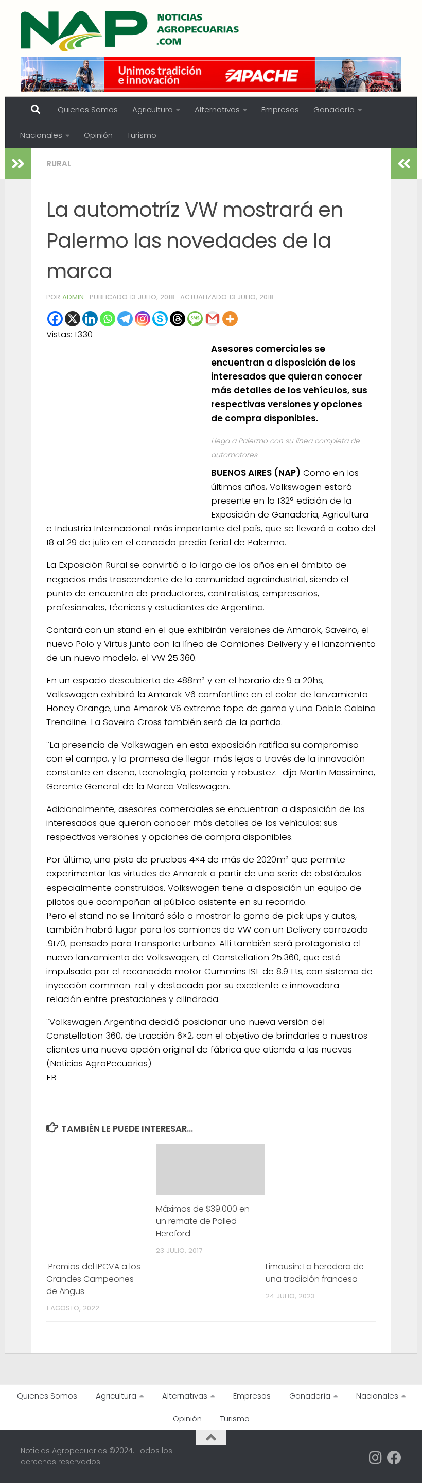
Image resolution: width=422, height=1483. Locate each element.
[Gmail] (212, 318)
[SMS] (195, 318)
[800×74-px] (211, 74)
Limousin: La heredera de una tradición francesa (315, 1273)
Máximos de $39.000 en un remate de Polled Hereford (203, 1221)
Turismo (141, 135)
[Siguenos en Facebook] (394, 1458)
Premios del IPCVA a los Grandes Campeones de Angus (93, 1279)
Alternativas (217, 109)
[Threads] (177, 318)
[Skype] (160, 318)
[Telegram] (125, 318)
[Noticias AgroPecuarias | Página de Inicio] (131, 30)
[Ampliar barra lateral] (18, 163)
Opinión (98, 135)
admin (73, 297)
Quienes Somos (88, 109)
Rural (58, 163)
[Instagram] (142, 318)
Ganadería (334, 109)
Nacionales (41, 135)
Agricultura (152, 109)
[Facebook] (55, 318)
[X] (72, 318)
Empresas (280, 109)
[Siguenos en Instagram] (375, 1458)
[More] (230, 318)
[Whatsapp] (107, 318)
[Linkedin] (90, 318)
